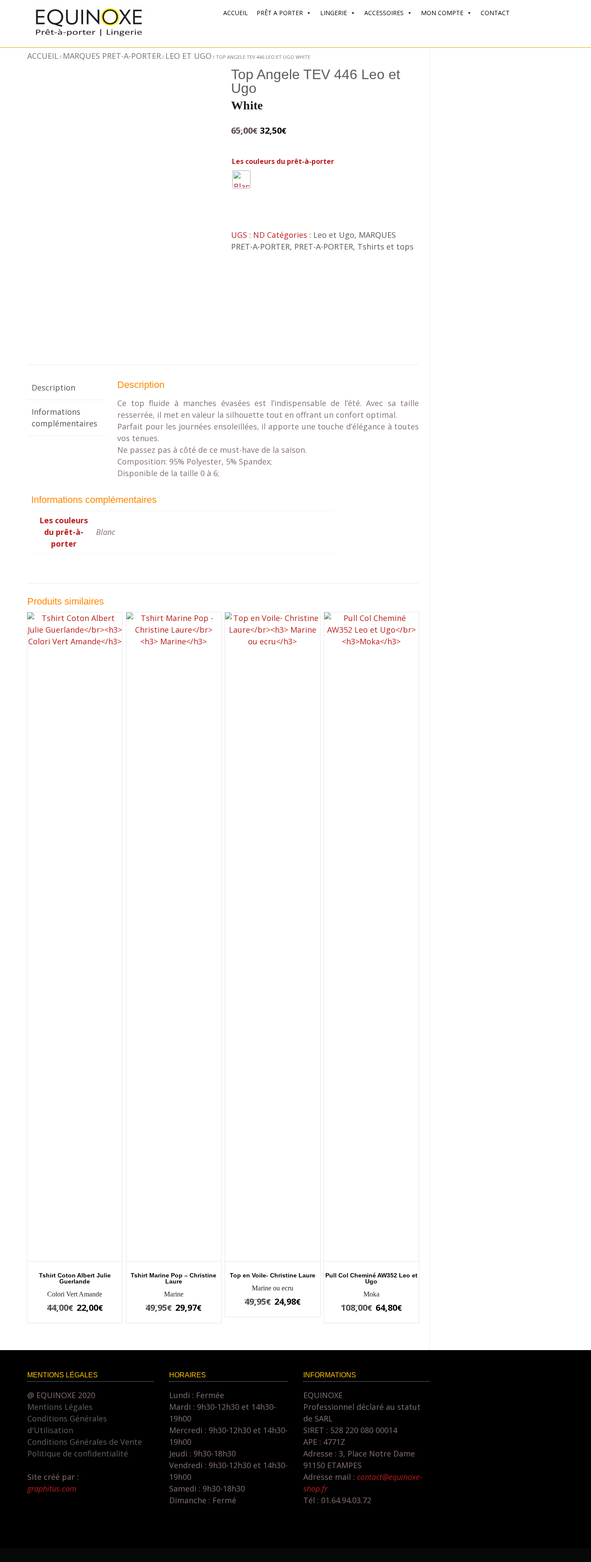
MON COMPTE (442, 13)
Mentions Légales (60, 1407)
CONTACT (495, 13)
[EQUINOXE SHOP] (88, 37)
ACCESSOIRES (384, 13)
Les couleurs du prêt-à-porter (283, 161)
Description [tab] (53, 387)
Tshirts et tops (385, 246)
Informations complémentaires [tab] (64, 418)
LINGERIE (333, 13)
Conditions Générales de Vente (84, 1442)
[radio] (241, 179)
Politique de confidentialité (77, 1453)
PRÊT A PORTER (280, 13)
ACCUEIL (235, 13)
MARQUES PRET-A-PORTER (112, 56)
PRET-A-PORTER (323, 246)
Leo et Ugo (188, 56)
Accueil (42, 56)
